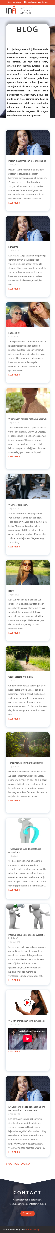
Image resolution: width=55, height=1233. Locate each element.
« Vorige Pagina (18, 1164)
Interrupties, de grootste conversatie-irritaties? (26, 936)
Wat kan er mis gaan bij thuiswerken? (26, 1021)
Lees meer (14, 203)
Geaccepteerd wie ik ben (20, 677)
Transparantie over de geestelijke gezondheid (24, 850)
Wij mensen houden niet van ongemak (27, 419)
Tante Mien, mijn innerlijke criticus (25, 763)
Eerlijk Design (33, 1230)
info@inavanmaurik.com (37, 2)
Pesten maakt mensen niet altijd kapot (27, 161)
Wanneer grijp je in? (18, 505)
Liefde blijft (14, 333)
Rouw (11, 591)
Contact (27, 1213)
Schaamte (13, 247)
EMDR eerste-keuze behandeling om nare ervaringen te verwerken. (26, 1108)
